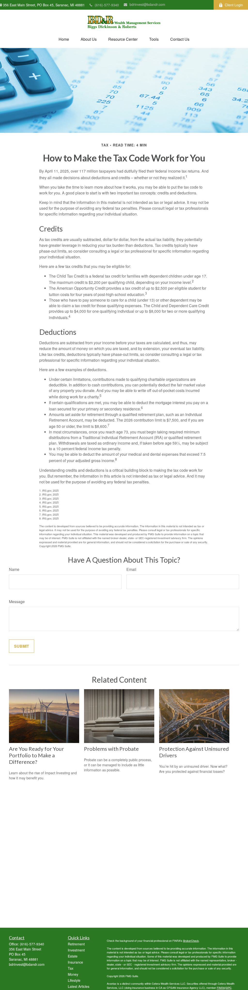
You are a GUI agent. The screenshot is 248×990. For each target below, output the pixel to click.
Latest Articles (78, 986)
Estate (73, 956)
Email (131, 569)
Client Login (234, 4)
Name (14, 569)
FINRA (221, 988)
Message (17, 601)
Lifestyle (74, 980)
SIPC (228, 988)
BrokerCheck (191, 940)
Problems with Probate (111, 748)
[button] (64, 39)
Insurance (75, 962)
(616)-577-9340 (107, 4)
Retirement (76, 944)
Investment (76, 950)
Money (73, 974)
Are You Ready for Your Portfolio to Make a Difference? (36, 755)
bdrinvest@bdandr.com (147, 4)
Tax (70, 968)
